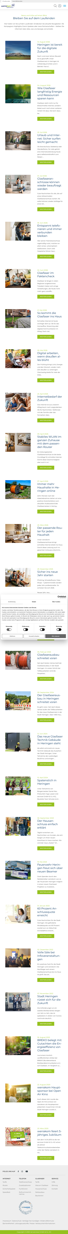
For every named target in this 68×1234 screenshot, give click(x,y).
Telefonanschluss (25, 1182)
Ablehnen (12, 636)
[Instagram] (22, 1171)
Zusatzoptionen (25, 1185)
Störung (55, 1185)
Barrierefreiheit (8, 1223)
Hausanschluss (41, 1189)
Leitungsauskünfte (22, 1223)
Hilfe (53, 1182)
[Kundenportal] (59, 6)
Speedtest (6, 1192)
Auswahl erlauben (34, 636)
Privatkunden (6, 1)
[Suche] (55, 6)
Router (5, 1185)
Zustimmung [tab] (12, 601)
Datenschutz (16, 1221)
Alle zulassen (55, 636)
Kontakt (55, 1189)
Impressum (7, 1221)
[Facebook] (18, 1171)
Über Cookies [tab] (56, 601)
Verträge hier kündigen (30, 1221)
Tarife (5, 1182)
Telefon (22, 1179)
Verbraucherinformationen (45, 1223)
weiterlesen (46, 72)
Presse (32, 1223)
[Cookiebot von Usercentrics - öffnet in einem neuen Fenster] (59, 597)
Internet (7, 1179)
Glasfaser (39, 1179)
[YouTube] (27, 1171)
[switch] (25, 629)
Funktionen (23, 1189)
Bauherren (39, 1196)
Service (55, 1179)
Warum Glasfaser (41, 1185)
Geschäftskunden (17, 1)
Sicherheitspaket (9, 1189)
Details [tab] (34, 601)
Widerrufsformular (47, 1221)
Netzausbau (39, 1192)
